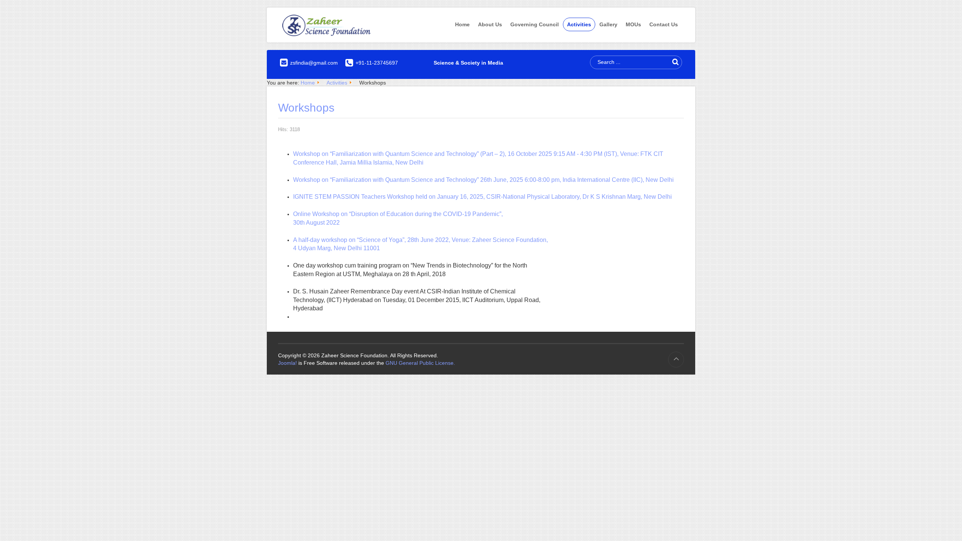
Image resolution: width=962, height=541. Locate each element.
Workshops (306, 107)
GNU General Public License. (420, 363)
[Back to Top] (676, 359)
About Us (490, 24)
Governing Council (534, 24)
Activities (579, 24)
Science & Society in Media (468, 63)
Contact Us (663, 24)
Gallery (608, 24)
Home (462, 24)
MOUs (633, 24)
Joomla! (287, 363)
